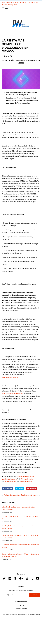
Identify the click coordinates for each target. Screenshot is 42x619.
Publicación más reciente (29, 495)
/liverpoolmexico (10, 481)
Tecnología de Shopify (34, 614)
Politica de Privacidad (21, 608)
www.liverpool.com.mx (9, 479)
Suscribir (34, 595)
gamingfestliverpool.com (10, 377)
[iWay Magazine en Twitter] (4, 579)
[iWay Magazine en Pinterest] (15, 579)
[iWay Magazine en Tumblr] (32, 579)
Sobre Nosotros (21, 605)
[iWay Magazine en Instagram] (27, 579)
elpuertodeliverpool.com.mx (25, 476)
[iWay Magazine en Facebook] (9, 579)
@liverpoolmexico (26, 481)
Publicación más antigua (12, 495)
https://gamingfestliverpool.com (12, 393)
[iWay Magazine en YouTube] (37, 579)
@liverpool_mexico (27, 479)
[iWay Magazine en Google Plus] (21, 579)
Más (6, 8)
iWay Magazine (22, 614)
